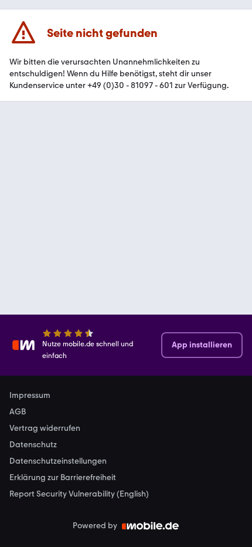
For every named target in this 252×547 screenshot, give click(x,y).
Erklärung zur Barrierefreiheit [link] (62, 477)
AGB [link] (17, 412)
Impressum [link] (29, 395)
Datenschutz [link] (33, 445)
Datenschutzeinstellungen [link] (58, 461)
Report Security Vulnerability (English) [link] (79, 494)
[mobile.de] (150, 526)
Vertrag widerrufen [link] (44, 428)
